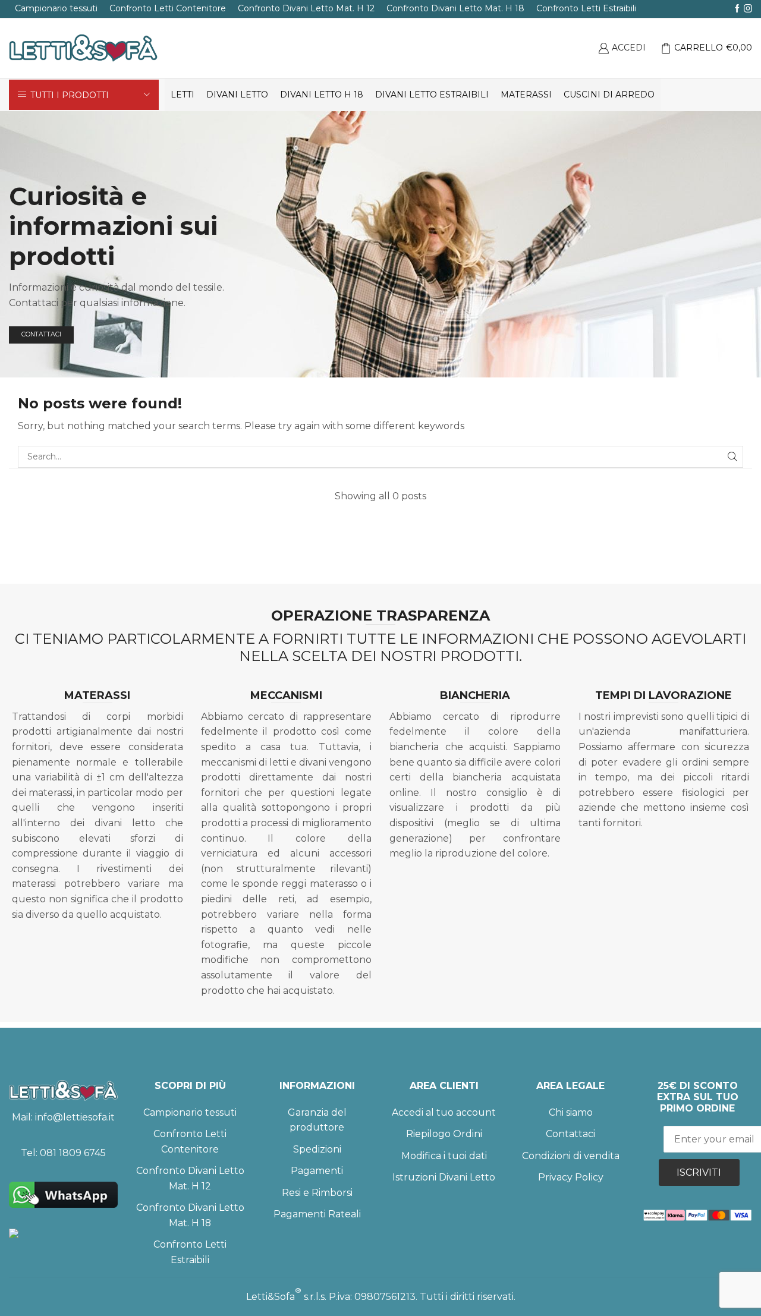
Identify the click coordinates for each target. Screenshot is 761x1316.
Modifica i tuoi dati (444, 1155)
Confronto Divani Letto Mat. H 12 (306, 8)
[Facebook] (737, 9)
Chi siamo (571, 1112)
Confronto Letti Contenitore (167, 8)
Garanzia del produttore (317, 1120)
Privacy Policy (570, 1177)
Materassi (526, 94)
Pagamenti (317, 1170)
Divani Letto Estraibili (432, 94)
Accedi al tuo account (444, 1112)
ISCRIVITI (699, 1172)
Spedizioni (317, 1149)
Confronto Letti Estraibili (586, 8)
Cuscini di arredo (609, 94)
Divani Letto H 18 (321, 94)
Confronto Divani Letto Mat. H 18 (455, 8)
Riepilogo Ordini (444, 1133)
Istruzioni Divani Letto (443, 1177)
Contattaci (570, 1133)
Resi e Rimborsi (317, 1192)
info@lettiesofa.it (75, 1117)
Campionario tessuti (56, 8)
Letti (182, 94)
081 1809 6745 (73, 1152)
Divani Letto (237, 94)
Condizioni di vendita (571, 1155)
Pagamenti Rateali (317, 1214)
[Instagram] (748, 9)
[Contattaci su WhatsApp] (63, 1195)
